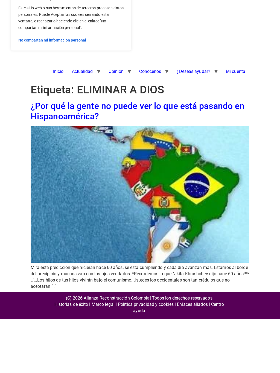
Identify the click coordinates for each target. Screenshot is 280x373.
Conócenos (150, 71)
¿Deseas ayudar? (193, 71)
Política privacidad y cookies (146, 304)
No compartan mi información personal (52, 40)
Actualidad (82, 71)
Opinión (116, 71)
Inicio (58, 71)
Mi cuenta (235, 71)
